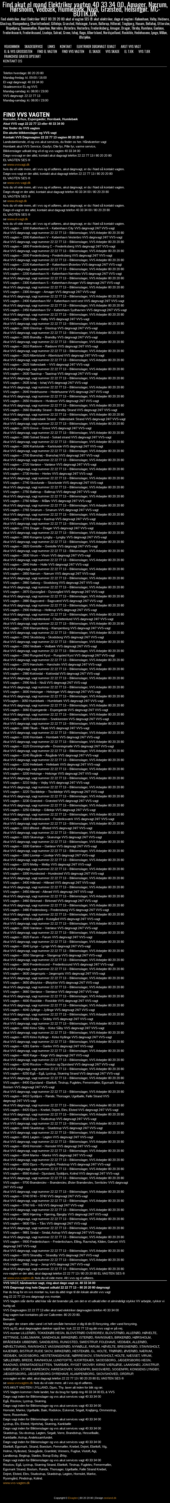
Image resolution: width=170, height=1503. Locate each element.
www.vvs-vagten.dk (20, 1278)
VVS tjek (144, 51)
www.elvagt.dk (17, 201)
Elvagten (73, 1498)
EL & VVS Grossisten (18, 51)
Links (51, 46)
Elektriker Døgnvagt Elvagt (96, 46)
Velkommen (11, 46)
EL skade (95, 51)
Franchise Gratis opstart (22, 56)
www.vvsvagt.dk (18, 164)
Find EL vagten (47, 51)
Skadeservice (33, 46)
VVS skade (112, 51)
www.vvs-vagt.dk (19, 182)
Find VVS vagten (73, 51)
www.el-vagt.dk (17, 219)
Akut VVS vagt (131, 46)
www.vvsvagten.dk (20, 1383)
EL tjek (129, 51)
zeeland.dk (110, 1498)
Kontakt (66, 46)
